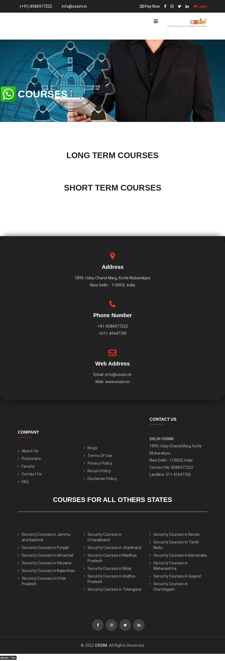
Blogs (92, 448)
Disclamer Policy (102, 478)
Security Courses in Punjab (45, 547)
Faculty (28, 466)
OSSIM (101, 645)
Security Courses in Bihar (110, 568)
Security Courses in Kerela (176, 534)
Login (202, 6)
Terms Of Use (100, 455)
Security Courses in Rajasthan (48, 570)
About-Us (30, 451)
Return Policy (99, 471)
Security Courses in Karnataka (180, 555)
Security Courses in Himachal (47, 555)
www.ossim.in (117, 381)
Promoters (31, 458)
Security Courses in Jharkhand (114, 547)
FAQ (25, 481)
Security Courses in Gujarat (177, 576)
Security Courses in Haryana (46, 563)
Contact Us (32, 474)
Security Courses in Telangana (114, 589)
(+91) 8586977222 (36, 6)
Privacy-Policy (100, 463)
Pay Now (152, 6)
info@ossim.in (74, 6)
